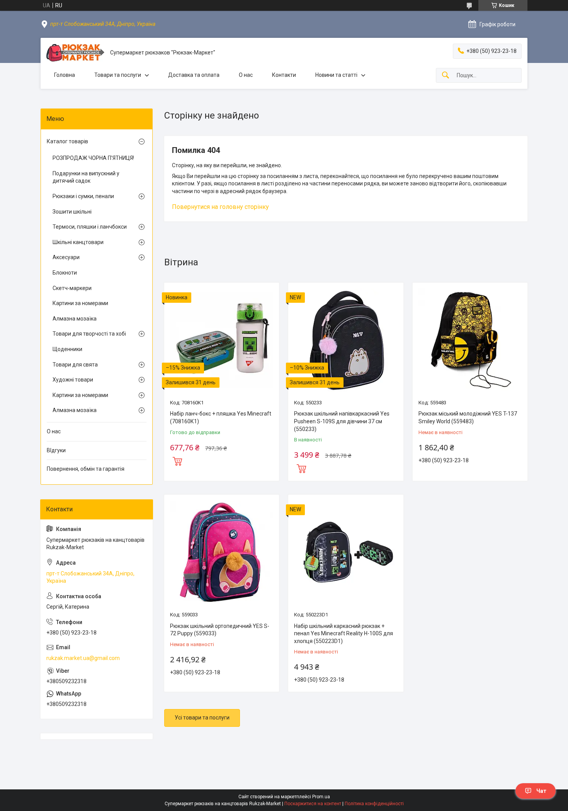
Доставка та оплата (193, 75)
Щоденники (67, 349)
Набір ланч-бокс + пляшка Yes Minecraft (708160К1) (220, 417)
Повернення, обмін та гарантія (85, 469)
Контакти (284, 75)
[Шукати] (445, 75)
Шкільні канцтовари (78, 242)
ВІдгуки (56, 450)
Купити (177, 460)
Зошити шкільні (72, 212)
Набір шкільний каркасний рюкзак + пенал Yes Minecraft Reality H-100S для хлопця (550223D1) (343, 633)
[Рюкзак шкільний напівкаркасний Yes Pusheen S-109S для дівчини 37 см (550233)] (345, 340)
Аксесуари (66, 257)
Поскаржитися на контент (312, 803)
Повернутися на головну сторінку (220, 206)
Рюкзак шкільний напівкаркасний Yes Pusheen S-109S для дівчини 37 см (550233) (341, 421)
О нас (246, 75)
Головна (64, 75)
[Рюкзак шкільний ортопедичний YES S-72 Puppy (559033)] (221, 552)
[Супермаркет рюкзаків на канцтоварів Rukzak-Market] (75, 53)
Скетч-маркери (72, 288)
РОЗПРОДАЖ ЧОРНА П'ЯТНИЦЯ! (93, 158)
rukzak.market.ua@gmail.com (83, 658)
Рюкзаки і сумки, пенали (83, 196)
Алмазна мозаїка (75, 319)
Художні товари (73, 380)
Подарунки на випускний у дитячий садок (86, 177)
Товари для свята (75, 364)
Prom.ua (321, 796)
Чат (541, 791)
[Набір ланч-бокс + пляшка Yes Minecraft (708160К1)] (221, 340)
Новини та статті (336, 75)
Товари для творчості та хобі (89, 334)
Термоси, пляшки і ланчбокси (90, 227)
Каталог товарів (67, 141)
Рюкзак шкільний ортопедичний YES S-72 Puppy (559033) (219, 630)
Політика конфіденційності (374, 803)
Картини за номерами (80, 303)
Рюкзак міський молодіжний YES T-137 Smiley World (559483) (467, 417)
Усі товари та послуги (202, 717)
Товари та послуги (117, 75)
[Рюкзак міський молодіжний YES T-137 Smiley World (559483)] (470, 340)
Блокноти (65, 273)
